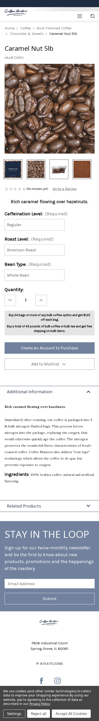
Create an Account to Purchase (49, 348)
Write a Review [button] (64, 189)
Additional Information (29, 391)
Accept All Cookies (71, 713)
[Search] (92, 16)
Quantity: (14, 289)
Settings (14, 713)
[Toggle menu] (79, 16)
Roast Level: (29, 239)
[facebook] (41, 681)
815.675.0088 (51, 663)
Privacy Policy (39, 703)
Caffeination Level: (36, 213)
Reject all (38, 713)
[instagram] (57, 681)
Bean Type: (28, 264)
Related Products (24, 506)
